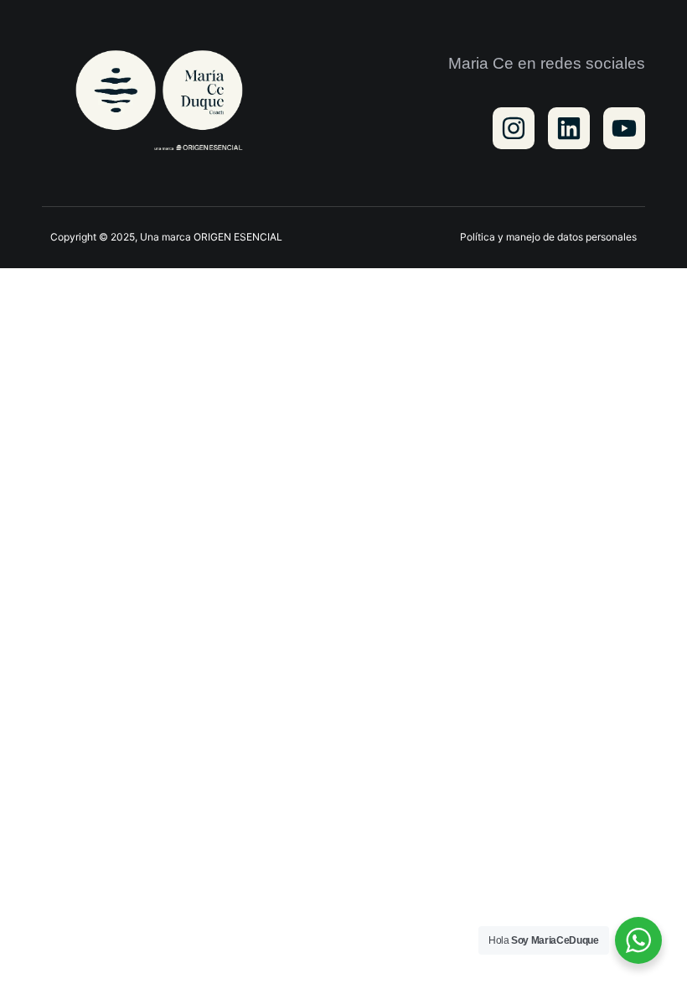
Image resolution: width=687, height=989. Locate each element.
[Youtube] (624, 128)
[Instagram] (514, 128)
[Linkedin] (569, 128)
